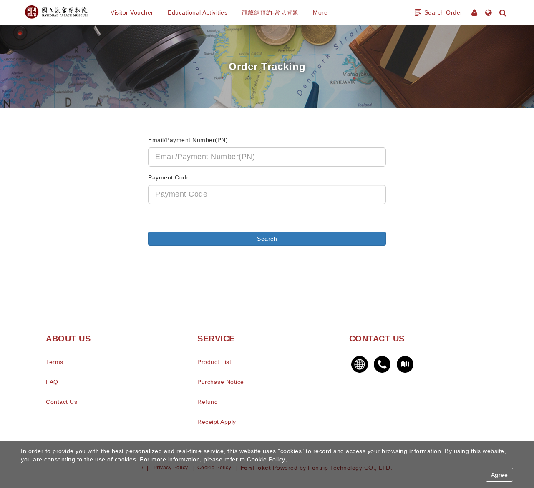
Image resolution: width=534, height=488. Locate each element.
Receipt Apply (216, 421)
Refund (207, 401)
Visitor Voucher (132, 12)
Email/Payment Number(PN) (188, 140)
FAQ (52, 381)
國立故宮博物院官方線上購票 (56, 12)
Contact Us (61, 401)
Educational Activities (197, 12)
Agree (499, 474)
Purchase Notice (220, 381)
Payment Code (169, 177)
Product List (214, 362)
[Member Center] (475, 12)
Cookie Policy (266, 459)
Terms (54, 362)
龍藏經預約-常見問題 (270, 12)
